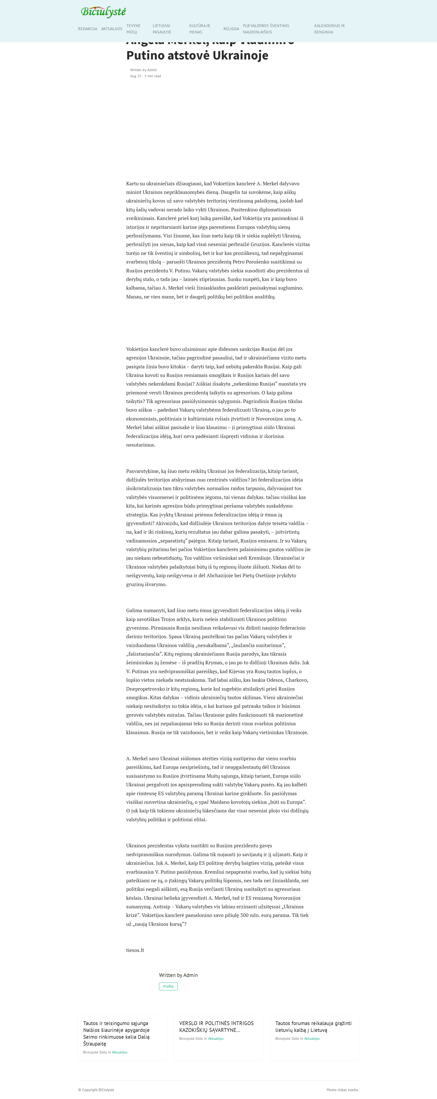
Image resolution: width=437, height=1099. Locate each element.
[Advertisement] (218, 126)
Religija (231, 28)
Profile (168, 986)
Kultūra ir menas (199, 28)
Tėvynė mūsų (133, 28)
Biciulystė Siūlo (95, 1052)
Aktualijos (111, 28)
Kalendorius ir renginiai (329, 28)
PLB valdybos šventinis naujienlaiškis (266, 28)
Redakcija (87, 28)
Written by (143, 69)
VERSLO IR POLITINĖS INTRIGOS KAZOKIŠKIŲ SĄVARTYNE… (216, 1026)
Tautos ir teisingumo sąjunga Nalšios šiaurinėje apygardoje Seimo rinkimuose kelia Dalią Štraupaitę (116, 1033)
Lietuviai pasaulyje (162, 28)
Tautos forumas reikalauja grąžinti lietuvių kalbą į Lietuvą (313, 1026)
